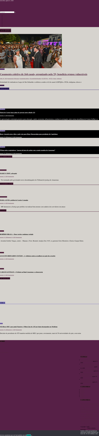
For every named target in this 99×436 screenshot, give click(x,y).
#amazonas (83, 404)
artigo (86, 406)
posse (94, 418)
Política (5, 26)
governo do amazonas (89, 412)
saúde (88, 423)
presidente (86, 422)
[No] (31, 435)
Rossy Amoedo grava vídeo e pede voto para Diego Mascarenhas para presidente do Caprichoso (29, 134)
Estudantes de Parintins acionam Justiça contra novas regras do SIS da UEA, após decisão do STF (89, 365)
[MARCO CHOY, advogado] (4, 167)
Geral (4, 20)
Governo (82, 412)
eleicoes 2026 (93, 409)
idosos (54, 78)
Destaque (2, 69)
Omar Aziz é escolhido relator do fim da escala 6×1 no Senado (89, 360)
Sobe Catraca (3, 170)
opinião (82, 418)
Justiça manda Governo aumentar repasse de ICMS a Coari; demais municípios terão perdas (88, 375)
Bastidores (5, 22)
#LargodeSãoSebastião (35, 78)
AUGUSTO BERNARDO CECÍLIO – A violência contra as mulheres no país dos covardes (27, 256)
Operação (95, 416)
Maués (94, 414)
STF (90, 423)
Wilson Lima (92, 425)
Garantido (86, 411)
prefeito (82, 420)
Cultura (5, 16)
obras (85, 416)
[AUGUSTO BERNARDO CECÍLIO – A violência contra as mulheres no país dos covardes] (5, 250)
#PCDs (51, 78)
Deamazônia (88, 409)
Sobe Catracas (6, 23)
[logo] (4, 351)
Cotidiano (5, 19)
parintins (87, 418)
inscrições (97, 412)
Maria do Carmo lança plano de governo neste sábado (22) (17, 112)
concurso (86, 407)
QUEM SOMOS (4, 352)
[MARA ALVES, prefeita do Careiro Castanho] (4, 194)
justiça (81, 414)
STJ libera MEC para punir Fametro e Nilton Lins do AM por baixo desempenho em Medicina (28, 327)
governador (92, 411)
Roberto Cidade (93, 422)
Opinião (5, 18)
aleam (87, 404)
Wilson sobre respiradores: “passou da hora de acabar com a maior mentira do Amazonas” (27, 150)
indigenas (59, 78)
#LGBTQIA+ (45, 78)
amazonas (93, 403)
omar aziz (90, 416)
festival (82, 411)
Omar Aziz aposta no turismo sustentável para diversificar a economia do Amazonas (87, 381)
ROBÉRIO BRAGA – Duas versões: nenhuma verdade (16, 234)
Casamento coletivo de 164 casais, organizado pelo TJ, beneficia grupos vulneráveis (43, 74)
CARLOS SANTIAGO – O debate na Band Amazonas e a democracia (21, 272)
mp (96, 414)
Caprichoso (93, 405)
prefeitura (88, 420)
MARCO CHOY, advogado (8, 173)
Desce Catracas (7, 25)
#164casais (16, 78)
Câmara (89, 407)
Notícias (5, 15)
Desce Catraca (3, 197)
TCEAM (82, 425)
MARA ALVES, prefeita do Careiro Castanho (14, 200)
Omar (87, 416)
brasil (90, 405)
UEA (86, 425)
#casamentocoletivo (24, 78)
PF (92, 418)
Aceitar (28, 435)
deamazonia (10, 78)
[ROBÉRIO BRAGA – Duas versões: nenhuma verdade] (15, 228)
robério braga (83, 423)
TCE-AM (94, 423)
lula (85, 414)
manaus (89, 414)
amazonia (82, 405)
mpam (81, 416)
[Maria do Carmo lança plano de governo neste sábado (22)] (15, 106)
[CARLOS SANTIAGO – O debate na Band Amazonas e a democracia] (5, 266)
